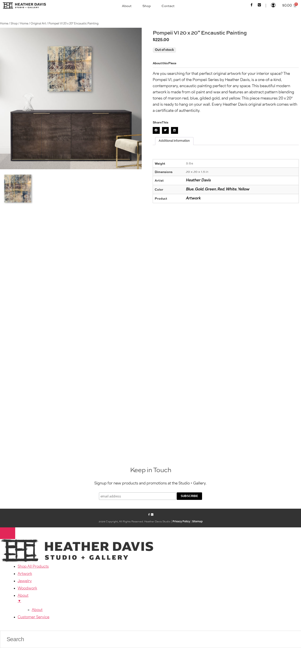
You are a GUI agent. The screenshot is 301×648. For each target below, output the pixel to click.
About (127, 6)
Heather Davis (198, 180)
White (231, 189)
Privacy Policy (181, 522)
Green (210, 189)
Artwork (193, 198)
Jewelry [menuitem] (25, 581)
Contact (168, 6)
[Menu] (7, 533)
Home (4, 23)
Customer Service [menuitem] (33, 617)
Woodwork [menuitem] (27, 588)
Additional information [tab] (174, 141)
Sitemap (197, 522)
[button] (156, 130)
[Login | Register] (273, 5)
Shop (146, 6)
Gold (199, 189)
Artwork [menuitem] (25, 574)
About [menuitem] (23, 598)
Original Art (38, 23)
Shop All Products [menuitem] (33, 567)
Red (221, 189)
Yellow (243, 189)
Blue (190, 189)
